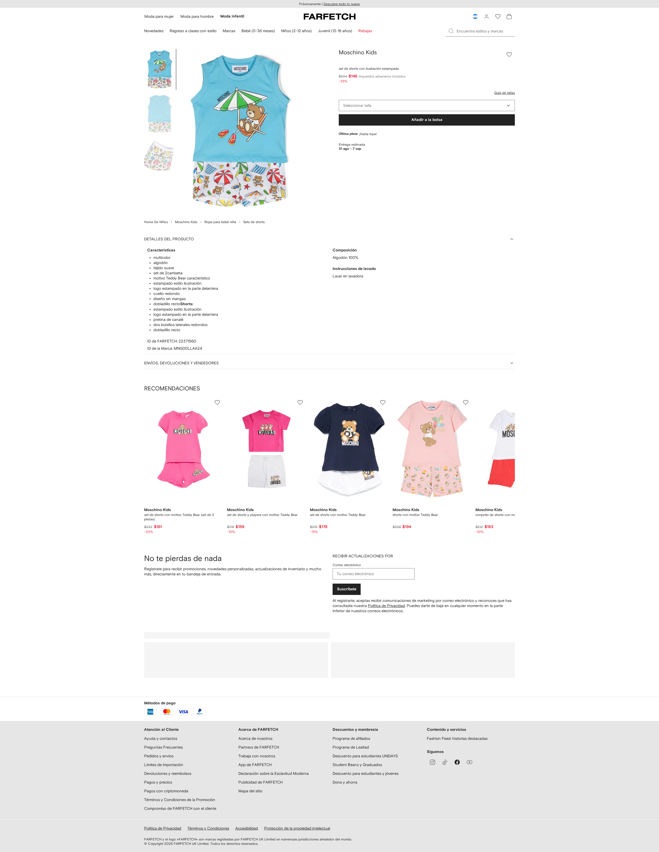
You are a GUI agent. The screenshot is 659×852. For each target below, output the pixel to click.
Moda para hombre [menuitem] (197, 16)
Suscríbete (346, 589)
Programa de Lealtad (351, 747)
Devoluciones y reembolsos (167, 773)
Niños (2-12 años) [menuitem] (296, 31)
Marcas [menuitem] (229, 31)
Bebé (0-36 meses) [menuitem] (258, 31)
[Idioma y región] (475, 16)
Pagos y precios (158, 782)
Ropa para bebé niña (220, 222)
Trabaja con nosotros (256, 756)
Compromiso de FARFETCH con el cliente (180, 808)
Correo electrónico (347, 565)
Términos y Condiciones (208, 828)
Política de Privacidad (386, 606)
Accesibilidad (246, 828)
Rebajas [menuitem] (365, 31)
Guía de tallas (504, 92)
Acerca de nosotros (255, 738)
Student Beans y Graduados (357, 765)
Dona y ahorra (345, 782)
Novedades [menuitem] (153, 31)
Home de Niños (156, 222)
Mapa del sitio (250, 791)
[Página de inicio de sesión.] (486, 16)
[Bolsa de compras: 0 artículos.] (509, 16)
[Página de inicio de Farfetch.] (329, 16)
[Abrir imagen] (159, 69)
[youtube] (469, 762)
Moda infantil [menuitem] (232, 16)
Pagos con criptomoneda (166, 791)
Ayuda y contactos (160, 738)
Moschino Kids (186, 222)
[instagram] (432, 762)
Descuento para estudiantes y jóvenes (365, 773)
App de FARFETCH (255, 765)
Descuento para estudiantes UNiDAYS (365, 756)
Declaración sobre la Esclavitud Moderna (273, 773)
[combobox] (427, 105)
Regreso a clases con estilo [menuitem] (193, 31)
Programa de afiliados (351, 738)
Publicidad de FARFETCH (260, 782)
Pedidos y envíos (159, 756)
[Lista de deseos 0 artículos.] (498, 16)
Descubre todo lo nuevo (342, 4)
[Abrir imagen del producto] (240, 131)
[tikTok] (444, 762)
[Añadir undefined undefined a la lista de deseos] (217, 402)
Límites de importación (163, 765)
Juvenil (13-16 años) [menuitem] (335, 31)
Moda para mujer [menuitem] (159, 16)
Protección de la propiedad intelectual (297, 828)
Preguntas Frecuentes (163, 747)
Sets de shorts (254, 222)
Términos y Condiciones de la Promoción (179, 800)
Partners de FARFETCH (258, 747)
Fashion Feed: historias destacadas (457, 738)
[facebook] (457, 762)
